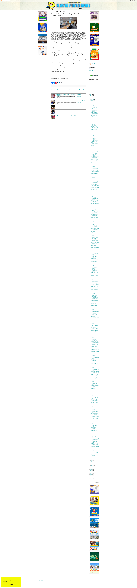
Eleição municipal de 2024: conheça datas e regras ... (95, 122)
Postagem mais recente (54, 89)
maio (92, 460)
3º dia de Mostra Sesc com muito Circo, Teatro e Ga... (95, 301)
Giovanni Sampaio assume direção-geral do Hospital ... (95, 383)
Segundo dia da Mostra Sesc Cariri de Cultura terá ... (94, 344)
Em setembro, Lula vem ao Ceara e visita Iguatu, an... (95, 287)
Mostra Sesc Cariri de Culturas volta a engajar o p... (95, 185)
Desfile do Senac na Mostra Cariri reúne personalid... (95, 187)
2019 (91, 470)
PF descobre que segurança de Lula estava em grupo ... (94, 339)
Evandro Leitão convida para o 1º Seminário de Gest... (94, 196)
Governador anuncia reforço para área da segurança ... (94, 400)
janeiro (92, 465)
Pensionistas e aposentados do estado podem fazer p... (95, 317)
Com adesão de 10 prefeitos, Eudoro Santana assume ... (94, 295)
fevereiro (92, 464)
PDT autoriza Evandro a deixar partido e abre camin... (94, 323)
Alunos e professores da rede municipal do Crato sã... (95, 453)
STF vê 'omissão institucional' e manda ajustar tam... (94, 314)
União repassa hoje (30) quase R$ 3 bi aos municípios (94, 174)
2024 (91, 95)
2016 (91, 474)
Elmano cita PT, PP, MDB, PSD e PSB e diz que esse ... (94, 281)
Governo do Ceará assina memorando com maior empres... (95, 235)
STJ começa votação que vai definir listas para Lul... (94, 437)
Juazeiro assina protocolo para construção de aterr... (94, 290)
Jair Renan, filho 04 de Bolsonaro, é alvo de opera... (94, 395)
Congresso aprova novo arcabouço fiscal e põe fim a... (94, 444)
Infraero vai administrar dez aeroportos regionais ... (95, 417)
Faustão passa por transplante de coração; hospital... (95, 265)
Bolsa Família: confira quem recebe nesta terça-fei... (94, 226)
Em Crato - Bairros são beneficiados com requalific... (94, 270)
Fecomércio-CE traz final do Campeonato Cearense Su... (94, 273)
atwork (92, 64)
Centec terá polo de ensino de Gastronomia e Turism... (95, 386)
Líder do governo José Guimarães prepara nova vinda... (94, 293)
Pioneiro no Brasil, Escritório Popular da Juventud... (94, 143)
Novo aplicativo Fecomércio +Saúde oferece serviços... (94, 140)
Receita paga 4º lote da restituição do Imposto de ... (94, 240)
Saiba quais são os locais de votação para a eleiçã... (94, 403)
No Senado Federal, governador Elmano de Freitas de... (94, 198)
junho (92, 459)
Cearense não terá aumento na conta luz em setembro (94, 259)
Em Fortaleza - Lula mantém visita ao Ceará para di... (95, 221)
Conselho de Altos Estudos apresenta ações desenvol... (95, 154)
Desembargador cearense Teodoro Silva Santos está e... (95, 434)
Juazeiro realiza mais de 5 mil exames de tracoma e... (95, 248)
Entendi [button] (11, 584)
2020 (91, 469)
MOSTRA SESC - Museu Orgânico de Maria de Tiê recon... (94, 406)
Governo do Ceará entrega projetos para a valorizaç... (95, 337)
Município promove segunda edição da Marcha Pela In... (94, 347)
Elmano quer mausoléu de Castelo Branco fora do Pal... (95, 108)
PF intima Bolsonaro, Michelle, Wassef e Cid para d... (94, 450)
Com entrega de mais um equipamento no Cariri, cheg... (94, 193)
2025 (91, 94)
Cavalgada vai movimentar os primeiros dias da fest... (95, 352)
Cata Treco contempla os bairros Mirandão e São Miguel (95, 358)
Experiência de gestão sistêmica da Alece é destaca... (94, 127)
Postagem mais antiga (82, 89)
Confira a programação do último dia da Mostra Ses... (95, 279)
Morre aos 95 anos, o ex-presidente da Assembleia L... (94, 378)
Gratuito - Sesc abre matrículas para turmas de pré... (94, 113)
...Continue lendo (78, 96)
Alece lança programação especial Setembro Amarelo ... (94, 110)
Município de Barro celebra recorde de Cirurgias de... (95, 251)
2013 (91, 478)
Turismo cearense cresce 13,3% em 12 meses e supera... (94, 367)
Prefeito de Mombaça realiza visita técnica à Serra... (94, 328)
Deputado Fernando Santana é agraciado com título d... (94, 431)
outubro (92, 100)
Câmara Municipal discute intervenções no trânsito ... (95, 455)
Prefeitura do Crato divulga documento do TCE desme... (95, 425)
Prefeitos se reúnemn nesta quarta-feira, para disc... (95, 439)
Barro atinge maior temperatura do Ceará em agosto (94, 334)
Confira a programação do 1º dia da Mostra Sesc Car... (95, 397)
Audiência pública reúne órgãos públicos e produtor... (94, 116)
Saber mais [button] (5, 581)
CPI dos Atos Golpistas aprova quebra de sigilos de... (95, 392)
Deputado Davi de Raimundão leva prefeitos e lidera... (94, 389)
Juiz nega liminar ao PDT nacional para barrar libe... (94, 182)
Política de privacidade (42, 581)
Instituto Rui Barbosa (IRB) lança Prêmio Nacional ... (95, 419)
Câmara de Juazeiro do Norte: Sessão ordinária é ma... (95, 171)
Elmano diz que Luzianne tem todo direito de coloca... (94, 309)
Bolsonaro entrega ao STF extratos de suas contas (95, 342)
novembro (92, 99)
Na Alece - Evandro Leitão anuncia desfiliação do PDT (95, 212)
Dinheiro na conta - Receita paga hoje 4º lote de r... (95, 135)
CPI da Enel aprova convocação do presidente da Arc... (94, 138)
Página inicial (69, 89)
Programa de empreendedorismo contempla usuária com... (94, 422)
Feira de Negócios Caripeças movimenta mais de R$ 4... (94, 238)
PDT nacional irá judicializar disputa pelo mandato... (95, 210)
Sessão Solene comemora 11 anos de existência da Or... (95, 372)
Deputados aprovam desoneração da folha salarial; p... (94, 130)
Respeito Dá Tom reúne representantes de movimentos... (94, 215)
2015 (91, 475)
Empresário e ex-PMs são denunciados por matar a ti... (95, 320)
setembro (92, 101)
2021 (91, 468)
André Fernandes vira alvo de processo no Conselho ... (95, 149)
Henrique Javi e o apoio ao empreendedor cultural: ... (95, 119)
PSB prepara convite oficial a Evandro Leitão (95, 349)
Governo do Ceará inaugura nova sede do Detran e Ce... (95, 177)
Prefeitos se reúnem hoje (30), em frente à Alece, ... (94, 168)
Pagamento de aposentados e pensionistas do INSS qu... (94, 360)
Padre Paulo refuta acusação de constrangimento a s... (94, 428)
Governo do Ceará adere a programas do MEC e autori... (95, 243)
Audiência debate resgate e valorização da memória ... (95, 312)
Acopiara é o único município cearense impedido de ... (94, 441)
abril (92, 461)
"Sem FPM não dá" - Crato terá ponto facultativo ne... (95, 229)
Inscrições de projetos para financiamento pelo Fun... (95, 157)
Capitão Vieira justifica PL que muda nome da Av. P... (94, 180)
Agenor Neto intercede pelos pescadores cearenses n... (94, 414)
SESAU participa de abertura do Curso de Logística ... (94, 254)
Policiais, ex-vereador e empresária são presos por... (94, 375)
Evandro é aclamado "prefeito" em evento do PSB (95, 284)
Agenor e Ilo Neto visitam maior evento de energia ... (95, 163)
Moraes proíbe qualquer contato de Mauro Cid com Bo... (94, 298)
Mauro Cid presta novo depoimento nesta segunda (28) (94, 256)
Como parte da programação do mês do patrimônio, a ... (95, 146)
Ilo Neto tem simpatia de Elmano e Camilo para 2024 (94, 276)
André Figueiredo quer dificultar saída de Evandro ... (94, 306)
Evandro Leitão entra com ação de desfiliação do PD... (94, 160)
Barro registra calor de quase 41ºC (94, 303)
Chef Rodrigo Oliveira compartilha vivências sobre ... (94, 190)
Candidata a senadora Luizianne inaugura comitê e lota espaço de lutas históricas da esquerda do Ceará (69, 95)
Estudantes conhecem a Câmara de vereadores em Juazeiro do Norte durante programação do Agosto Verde (70, 101)
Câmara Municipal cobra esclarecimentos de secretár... (94, 364)
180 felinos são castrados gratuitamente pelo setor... (94, 218)
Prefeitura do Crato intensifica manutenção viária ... (95, 232)
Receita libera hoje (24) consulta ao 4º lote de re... (94, 411)
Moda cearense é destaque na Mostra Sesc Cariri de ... (95, 447)
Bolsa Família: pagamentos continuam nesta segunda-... (95, 268)
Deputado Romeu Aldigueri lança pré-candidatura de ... (95, 326)
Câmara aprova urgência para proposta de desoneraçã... (94, 166)
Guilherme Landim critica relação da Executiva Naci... (94, 201)
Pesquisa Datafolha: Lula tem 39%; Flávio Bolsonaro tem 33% (65, 110)
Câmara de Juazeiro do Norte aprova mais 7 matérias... (94, 105)
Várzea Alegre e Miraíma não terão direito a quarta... (94, 224)
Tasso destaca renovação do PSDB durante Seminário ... (94, 355)
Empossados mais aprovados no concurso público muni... (95, 409)
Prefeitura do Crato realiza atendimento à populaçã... (95, 133)
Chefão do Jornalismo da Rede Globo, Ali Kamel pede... (94, 207)
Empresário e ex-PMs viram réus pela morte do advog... (95, 204)
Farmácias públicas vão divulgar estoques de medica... (94, 381)
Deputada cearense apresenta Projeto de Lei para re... (95, 369)
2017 (91, 473)
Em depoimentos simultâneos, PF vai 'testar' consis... (94, 124)
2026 (91, 93)
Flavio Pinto (93, 63)
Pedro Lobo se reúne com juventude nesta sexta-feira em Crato (65, 115)
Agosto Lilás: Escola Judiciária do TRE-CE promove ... (94, 152)
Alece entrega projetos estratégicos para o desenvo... (94, 331)
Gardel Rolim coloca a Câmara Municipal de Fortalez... (94, 262)
